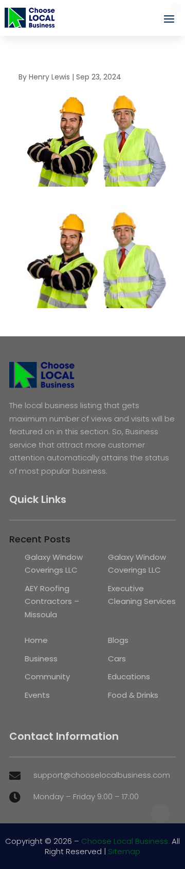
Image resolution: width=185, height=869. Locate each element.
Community (47, 676)
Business (41, 658)
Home (36, 640)
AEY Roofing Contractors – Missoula (52, 601)
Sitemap (124, 851)
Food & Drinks (133, 695)
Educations (129, 676)
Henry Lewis (49, 77)
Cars (117, 658)
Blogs (118, 640)
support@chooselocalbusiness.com (101, 775)
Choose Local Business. (125, 841)
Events (37, 695)
